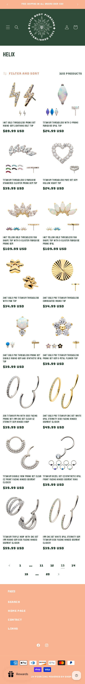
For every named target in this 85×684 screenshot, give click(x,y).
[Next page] (58, 574)
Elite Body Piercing (33, 676)
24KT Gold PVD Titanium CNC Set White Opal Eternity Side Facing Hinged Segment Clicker (62, 419)
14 (73, 565)
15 (26, 574)
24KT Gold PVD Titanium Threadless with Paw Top (21, 300)
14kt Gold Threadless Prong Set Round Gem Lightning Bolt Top (19, 124)
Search (14, 602)
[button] (8, 27)
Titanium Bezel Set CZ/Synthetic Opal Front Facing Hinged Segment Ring (62, 478)
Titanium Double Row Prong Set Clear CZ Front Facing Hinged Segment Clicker (22, 479)
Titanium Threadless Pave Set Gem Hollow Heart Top (60, 182)
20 (48, 574)
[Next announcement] (77, 4)
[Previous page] (9, 565)
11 (41, 565)
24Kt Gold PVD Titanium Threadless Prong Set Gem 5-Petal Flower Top (61, 357)
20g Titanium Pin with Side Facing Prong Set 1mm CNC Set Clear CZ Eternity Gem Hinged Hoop (20, 419)
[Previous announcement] (7, 4)
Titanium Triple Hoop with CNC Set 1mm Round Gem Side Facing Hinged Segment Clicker (20, 540)
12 (52, 565)
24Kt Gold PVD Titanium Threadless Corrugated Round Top (61, 300)
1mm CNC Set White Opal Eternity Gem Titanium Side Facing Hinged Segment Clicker (61, 540)
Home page (17, 611)
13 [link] (63, 565)
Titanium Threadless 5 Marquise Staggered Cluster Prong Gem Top (20, 182)
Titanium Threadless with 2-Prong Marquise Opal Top (60, 124)
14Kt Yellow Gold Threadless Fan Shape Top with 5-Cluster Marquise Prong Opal (61, 240)
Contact (15, 619)
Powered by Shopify (62, 676)
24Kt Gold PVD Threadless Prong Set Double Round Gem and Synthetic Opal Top (22, 358)
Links (13, 628)
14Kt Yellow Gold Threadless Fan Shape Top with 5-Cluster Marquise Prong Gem (21, 240)
